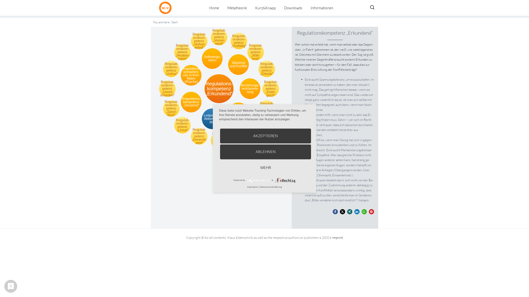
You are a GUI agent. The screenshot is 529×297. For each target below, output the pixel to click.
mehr (265, 167)
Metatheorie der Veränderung (166, 7)
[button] (335, 211)
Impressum (252, 187)
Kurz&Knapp (265, 8)
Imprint (337, 238)
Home (214, 8)
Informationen (322, 8)
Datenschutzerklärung (271, 187)
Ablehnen (266, 152)
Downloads (293, 8)
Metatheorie (237, 8)
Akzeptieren (265, 136)
